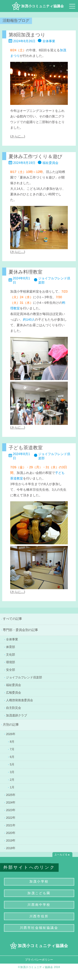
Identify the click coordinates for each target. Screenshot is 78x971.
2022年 (10, 817)
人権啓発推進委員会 (19, 700)
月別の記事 (11, 724)
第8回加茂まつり (27, 34)
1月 (12, 787)
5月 (12, 764)
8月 (12, 741)
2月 (12, 779)
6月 (12, 756)
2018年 (10, 848)
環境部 (10, 662)
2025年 (10, 794)
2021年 (10, 825)
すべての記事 (12, 618)
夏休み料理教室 (25, 272)
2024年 (10, 802)
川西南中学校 (38, 904)
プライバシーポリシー (39, 959)
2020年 (10, 832)
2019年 (10, 840)
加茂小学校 (39, 881)
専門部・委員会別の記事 (20, 630)
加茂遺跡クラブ (16, 715)
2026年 (10, 734)
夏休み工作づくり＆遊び (35, 156)
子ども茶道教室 (26, 447)
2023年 (10, 810)
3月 (12, 771)
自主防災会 (13, 707)
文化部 (10, 654)
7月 (12, 749)
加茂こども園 (38, 893)
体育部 (10, 647)
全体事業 (12, 639)
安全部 (10, 669)
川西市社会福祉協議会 (39, 927)
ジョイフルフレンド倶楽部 (24, 677)
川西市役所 (39, 916)
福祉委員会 (13, 684)
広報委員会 (13, 692)
